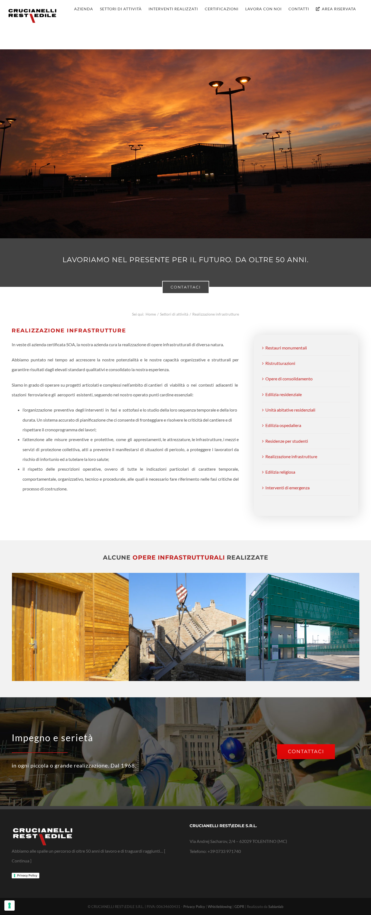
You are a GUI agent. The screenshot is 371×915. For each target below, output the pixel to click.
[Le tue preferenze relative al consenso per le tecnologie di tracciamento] (9, 905)
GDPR (239, 906)
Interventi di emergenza (287, 487)
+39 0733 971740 (224, 851)
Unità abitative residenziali (290, 409)
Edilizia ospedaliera (283, 425)
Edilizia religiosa (280, 471)
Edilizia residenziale (283, 394)
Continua (20, 860)
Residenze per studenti (286, 441)
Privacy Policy (27, 875)
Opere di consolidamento (289, 378)
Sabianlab (275, 906)
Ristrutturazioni (280, 363)
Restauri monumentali (286, 347)
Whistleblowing (220, 906)
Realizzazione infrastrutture (291, 456)
